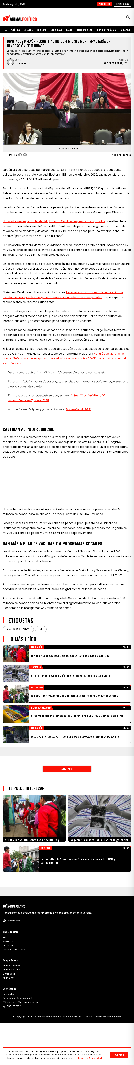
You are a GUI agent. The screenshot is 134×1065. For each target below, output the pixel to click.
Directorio (8, 945)
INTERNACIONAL (84, 30)
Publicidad (9, 994)
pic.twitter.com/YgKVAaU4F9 (28, 400)
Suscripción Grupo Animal (17, 998)
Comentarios (67, 768)
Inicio (6, 937)
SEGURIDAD (56, 30)
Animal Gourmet (12, 969)
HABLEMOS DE (126, 30)
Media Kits (14, 920)
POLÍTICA (15, 30)
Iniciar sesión (122, 4)
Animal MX (8, 977)
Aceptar (119, 1054)
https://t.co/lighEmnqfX (87, 395)
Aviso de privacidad (14, 949)
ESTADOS (28, 30)
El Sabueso (9, 973)
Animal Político (11, 965)
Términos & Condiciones (108, 1016)
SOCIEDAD (42, 30)
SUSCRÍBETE (104, 4)
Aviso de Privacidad (90, 1058)
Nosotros (8, 941)
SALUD (69, 30)
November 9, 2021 (78, 409)
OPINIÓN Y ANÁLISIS (106, 30)
